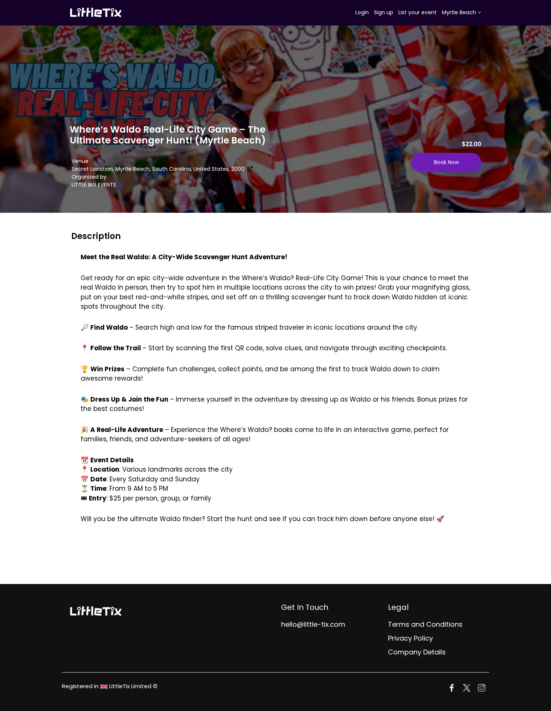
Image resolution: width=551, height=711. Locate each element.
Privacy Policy (410, 638)
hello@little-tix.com (313, 624)
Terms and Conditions (425, 624)
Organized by (89, 177)
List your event (417, 12)
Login (362, 12)
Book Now (446, 162)
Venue (80, 161)
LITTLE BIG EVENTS (94, 184)
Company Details (417, 652)
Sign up (383, 12)
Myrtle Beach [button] (460, 12)
